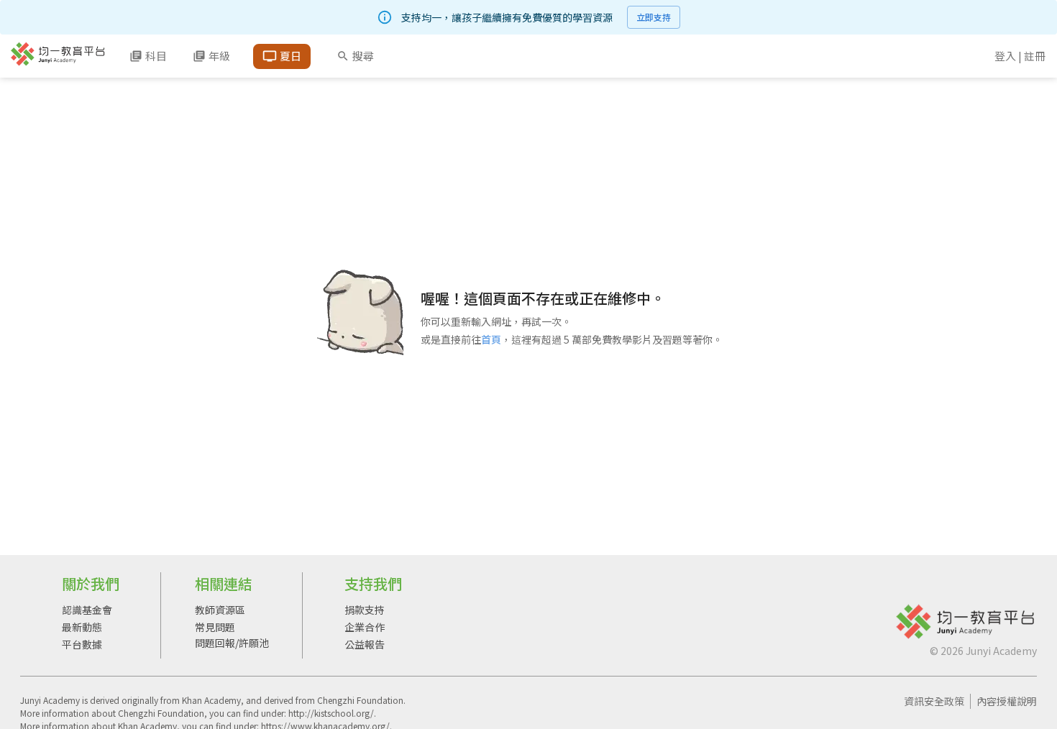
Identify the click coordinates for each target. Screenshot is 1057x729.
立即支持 (653, 17)
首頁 (491, 339)
